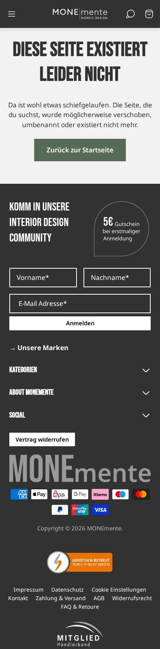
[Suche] (130, 13)
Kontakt (18, 598)
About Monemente (31, 392)
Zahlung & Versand (61, 598)
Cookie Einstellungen (119, 590)
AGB (99, 598)
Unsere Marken (38, 348)
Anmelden (80, 323)
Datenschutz (67, 590)
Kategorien (23, 370)
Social (17, 415)
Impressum (28, 590)
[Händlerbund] (80, 634)
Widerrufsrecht (132, 598)
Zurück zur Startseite (80, 149)
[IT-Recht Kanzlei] (80, 562)
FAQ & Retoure (80, 607)
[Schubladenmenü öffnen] (11, 14)
